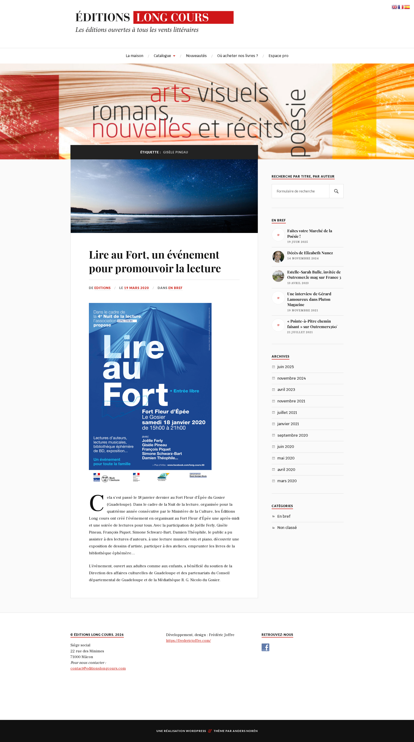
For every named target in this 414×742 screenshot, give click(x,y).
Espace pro (278, 55)
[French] (401, 6)
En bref (175, 288)
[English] (395, 6)
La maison (134, 55)
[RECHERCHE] (336, 191)
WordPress (196, 731)
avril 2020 (286, 469)
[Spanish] (407, 6)
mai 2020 (285, 458)
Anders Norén (245, 731)
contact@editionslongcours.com (98, 668)
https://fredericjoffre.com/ (188, 640)
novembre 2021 (291, 401)
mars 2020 (287, 480)
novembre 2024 (291, 378)
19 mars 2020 (136, 288)
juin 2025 (285, 366)
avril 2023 (286, 389)
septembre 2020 (292, 435)
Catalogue (162, 55)
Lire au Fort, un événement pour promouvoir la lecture (155, 261)
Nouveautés (196, 55)
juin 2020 (285, 446)
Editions (102, 288)
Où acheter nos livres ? (237, 55)
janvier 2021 (288, 423)
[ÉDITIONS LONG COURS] (207, 33)
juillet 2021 (287, 412)
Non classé (287, 527)
